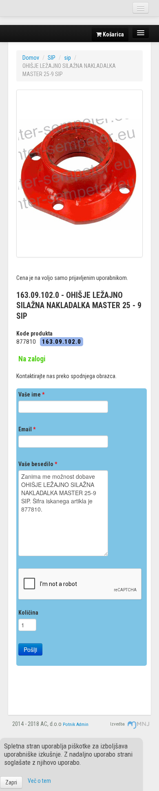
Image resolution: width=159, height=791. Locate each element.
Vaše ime (31, 394)
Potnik (69, 724)
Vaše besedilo (37, 464)
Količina (28, 612)
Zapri (11, 782)
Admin (82, 724)
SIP (51, 57)
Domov (30, 57)
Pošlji (30, 649)
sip (67, 57)
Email (26, 429)
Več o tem (39, 780)
